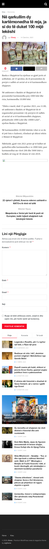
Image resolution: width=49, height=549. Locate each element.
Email (5, 292)
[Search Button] (45, 4)
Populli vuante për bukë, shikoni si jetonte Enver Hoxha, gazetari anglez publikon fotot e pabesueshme (30, 370)
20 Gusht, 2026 (21, 489)
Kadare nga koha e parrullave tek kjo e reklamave (21, 416)
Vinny (13, 37)
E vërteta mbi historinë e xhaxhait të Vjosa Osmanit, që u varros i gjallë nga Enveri (30, 384)
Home (4, 535)
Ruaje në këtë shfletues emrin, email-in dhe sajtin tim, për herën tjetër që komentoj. (24, 317)
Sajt (3, 304)
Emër (5, 280)
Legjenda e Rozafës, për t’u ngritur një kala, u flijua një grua (29, 343)
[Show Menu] (3, 4)
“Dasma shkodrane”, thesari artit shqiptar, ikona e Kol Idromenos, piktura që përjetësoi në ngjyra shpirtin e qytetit (29, 481)
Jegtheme (7, 543)
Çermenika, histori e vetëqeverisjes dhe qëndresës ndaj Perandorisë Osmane (30, 496)
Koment (6, 247)
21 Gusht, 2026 (10, 421)
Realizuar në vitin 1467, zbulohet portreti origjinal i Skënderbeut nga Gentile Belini (30, 356)
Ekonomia (11, 12)
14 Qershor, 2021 (27, 37)
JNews (10, 540)
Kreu (3, 12)
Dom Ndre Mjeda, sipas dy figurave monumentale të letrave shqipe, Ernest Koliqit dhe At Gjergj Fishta (29, 444)
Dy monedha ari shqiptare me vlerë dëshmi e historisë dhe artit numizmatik (29, 430)
